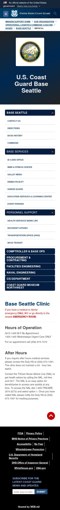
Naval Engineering (21, 272)
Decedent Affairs (18, 228)
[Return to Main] (51, 418)
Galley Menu (15, 174)
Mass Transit (15, 243)
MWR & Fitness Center (20, 167)
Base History (15, 136)
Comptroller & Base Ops (26, 251)
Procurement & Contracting (19, 259)
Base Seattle (17, 112)
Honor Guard (15, 189)
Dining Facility (16, 182)
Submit (41, 491)
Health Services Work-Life (23, 221)
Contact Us (14, 121)
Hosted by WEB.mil (29, 506)
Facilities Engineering (23, 266)
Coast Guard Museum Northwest (23, 286)
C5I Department (18, 279)
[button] (29, 6)
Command (13, 143)
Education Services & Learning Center (30, 196)
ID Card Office (16, 160)
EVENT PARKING (16, 204)
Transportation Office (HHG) (24, 235)
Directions (14, 128)
